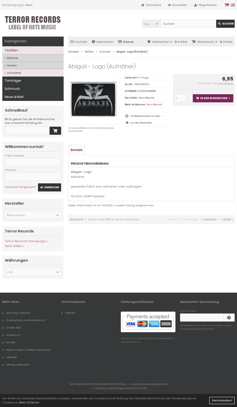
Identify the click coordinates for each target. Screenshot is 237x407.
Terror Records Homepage (25, 241)
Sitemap (70, 313)
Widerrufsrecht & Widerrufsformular (28, 350)
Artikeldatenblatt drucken (145, 116)
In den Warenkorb (213, 98)
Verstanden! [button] (222, 400)
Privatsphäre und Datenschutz (25, 320)
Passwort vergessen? (20, 187)
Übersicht (76, 219)
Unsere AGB (13, 327)
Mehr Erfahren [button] (29, 402)
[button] (151, 24)
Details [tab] (77, 150)
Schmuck (12, 88)
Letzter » (228, 219)
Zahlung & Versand (18, 313)
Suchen (225, 23)
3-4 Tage (143, 77)
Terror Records (154, 104)
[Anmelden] (228, 317)
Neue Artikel (14, 96)
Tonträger (13, 80)
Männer (13, 58)
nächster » (210, 219)
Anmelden (49, 187)
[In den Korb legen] (55, 131)
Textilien (11, 50)
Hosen (12, 65)
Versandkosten (225, 83)
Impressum (105, 42)
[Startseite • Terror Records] (33, 23)
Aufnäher (14, 73)
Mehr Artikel (13, 246)
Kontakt (81, 42)
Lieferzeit (11, 357)
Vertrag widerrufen (17, 364)
